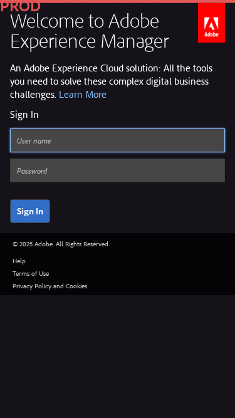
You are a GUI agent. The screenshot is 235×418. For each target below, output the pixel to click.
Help (19, 260)
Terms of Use (31, 273)
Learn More (83, 94)
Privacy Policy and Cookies (50, 285)
